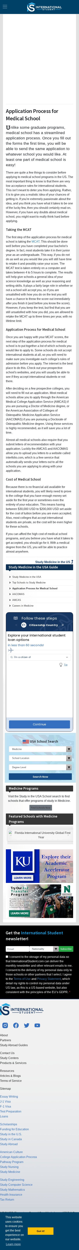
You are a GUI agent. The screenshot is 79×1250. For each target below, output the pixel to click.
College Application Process (18, 1157)
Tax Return (7, 1199)
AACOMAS (18, 594)
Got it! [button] (41, 1231)
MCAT (36, 241)
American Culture (11, 1152)
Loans (4, 1116)
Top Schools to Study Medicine (29, 582)
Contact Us (7, 1053)
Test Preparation (10, 1111)
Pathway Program (11, 1162)
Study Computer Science (16, 1184)
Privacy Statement (49, 978)
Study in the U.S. (11, 1134)
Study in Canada (11, 1139)
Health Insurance (11, 1194)
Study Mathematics (12, 1189)
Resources (7, 1070)
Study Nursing (9, 1166)
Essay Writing (9, 1096)
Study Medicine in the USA (26, 577)
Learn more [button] (13, 1244)
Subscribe (66, 948)
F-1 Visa (5, 1106)
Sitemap (5, 1088)
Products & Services (13, 1063)
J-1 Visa (5, 1101)
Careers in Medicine (22, 605)
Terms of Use (22, 978)
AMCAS (16, 600)
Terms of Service (11, 1080)
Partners (5, 1040)
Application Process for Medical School (35, 588)
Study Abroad (9, 1144)
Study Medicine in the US (53, 562)
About (4, 1035)
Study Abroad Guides (14, 1045)
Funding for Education (14, 1129)
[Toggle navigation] (5, 7)
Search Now (40, 776)
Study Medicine (10, 1171)
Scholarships (8, 1124)
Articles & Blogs (10, 1075)
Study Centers (9, 1058)
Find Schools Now (40, 807)
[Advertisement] (39, 58)
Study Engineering (12, 1179)
